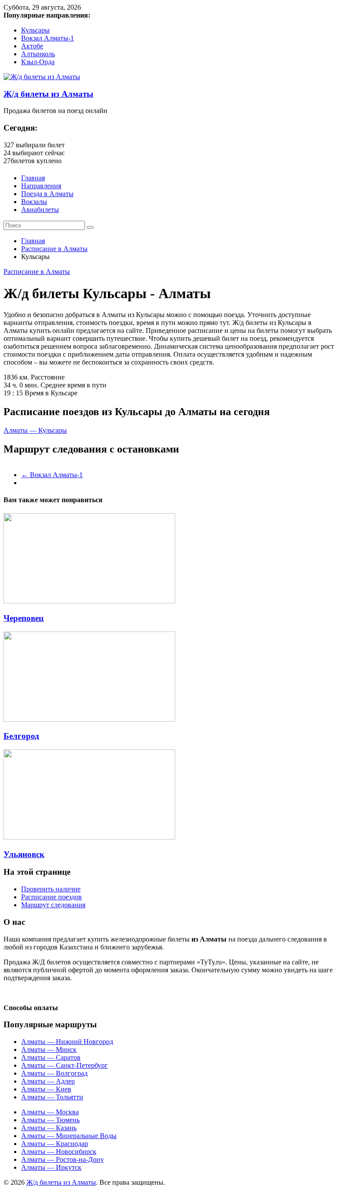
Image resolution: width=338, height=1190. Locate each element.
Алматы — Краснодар (54, 1143)
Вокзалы (34, 201)
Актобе (32, 46)
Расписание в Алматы (54, 248)
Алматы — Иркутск (51, 1167)
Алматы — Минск (49, 1049)
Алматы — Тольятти (52, 1097)
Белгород (21, 736)
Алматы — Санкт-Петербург (64, 1065)
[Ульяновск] (89, 837)
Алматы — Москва (50, 1112)
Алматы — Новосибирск (58, 1151)
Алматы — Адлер (48, 1081)
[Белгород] (89, 719)
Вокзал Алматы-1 (47, 38)
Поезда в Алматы (47, 193)
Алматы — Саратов (51, 1057)
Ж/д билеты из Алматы (48, 94)
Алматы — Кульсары (35, 430)
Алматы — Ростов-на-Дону (62, 1159)
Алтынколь (38, 54)
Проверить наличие (51, 889)
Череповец (24, 618)
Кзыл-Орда (38, 62)
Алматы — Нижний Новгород (67, 1041)
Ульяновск (24, 854)
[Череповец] (89, 601)
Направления (41, 186)
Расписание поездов (51, 897)
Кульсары (35, 30)
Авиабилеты (40, 209)
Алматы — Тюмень (50, 1120)
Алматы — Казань (49, 1128)
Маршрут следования (53, 905)
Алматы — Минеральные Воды (69, 1135)
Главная (33, 178)
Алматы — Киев (46, 1089)
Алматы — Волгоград (54, 1073)
